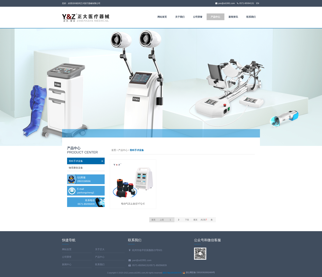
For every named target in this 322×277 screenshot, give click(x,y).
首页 (113, 150)
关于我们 (180, 16)
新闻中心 (66, 264)
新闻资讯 (233, 16)
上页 (162, 220)
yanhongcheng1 (85, 192)
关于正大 (99, 249)
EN (257, 3)
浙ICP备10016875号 (172, 273)
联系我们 (251, 16)
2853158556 (84, 181)
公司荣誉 (197, 16)
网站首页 (162, 16)
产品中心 (215, 16)
